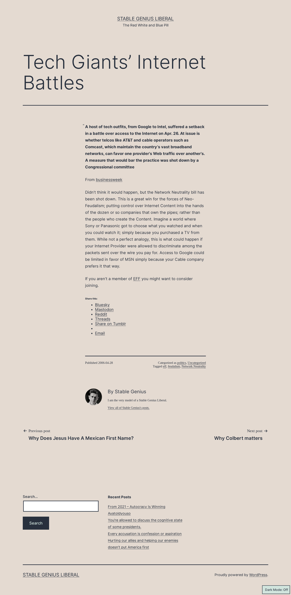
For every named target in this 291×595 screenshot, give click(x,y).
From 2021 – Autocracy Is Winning (136, 507)
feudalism (174, 366)
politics (181, 362)
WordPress (258, 575)
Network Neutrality (194, 366)
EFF (136, 278)
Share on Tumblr (110, 323)
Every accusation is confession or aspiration (145, 534)
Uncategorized (197, 362)
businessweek (109, 179)
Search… (30, 497)
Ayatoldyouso (119, 513)
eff (164, 366)
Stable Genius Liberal (145, 19)
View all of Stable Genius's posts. (128, 407)
